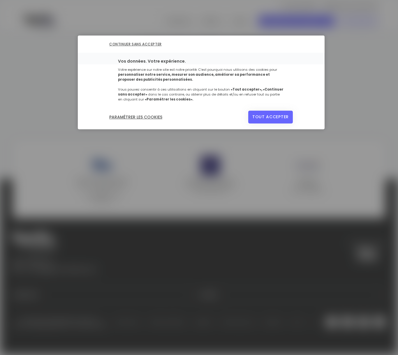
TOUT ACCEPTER (270, 117)
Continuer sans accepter (135, 44)
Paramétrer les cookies (135, 117)
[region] (201, 82)
